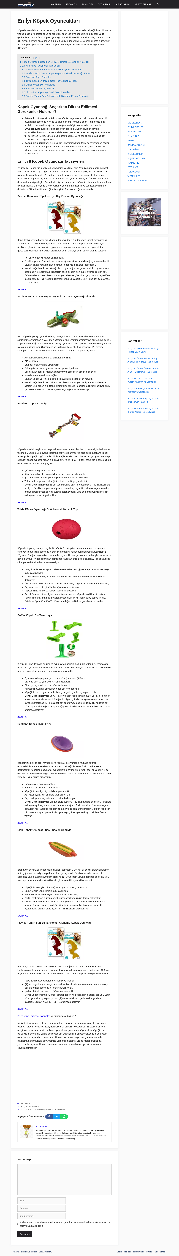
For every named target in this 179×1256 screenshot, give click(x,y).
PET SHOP (26, 1103)
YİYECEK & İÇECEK (138, 180)
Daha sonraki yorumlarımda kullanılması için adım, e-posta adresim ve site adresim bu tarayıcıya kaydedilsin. (65, 1224)
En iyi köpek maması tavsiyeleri (33, 1016)
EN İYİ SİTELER (136, 127)
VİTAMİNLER (134, 176)
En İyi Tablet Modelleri (30, 1106)
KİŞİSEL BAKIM (123, 4)
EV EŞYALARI (104, 4)
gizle (36, 58)
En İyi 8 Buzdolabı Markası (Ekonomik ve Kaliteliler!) (43, 1109)
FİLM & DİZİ (87, 4)
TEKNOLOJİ (71, 4)
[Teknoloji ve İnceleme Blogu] (25, 4)
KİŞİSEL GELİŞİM (136, 158)
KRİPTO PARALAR (143, 4)
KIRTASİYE (133, 149)
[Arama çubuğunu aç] (158, 4)
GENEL (131, 140)
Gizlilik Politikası (124, 1252)
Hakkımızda (138, 1252)
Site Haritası (160, 1252)
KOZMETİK (133, 163)
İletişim (149, 1252)
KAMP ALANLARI (136, 145)
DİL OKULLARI (135, 123)
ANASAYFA (55, 4)
